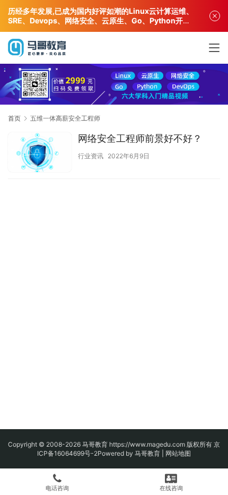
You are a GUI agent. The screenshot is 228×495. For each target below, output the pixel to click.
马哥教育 (95, 444)
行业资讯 (90, 156)
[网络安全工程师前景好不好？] (40, 153)
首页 (14, 118)
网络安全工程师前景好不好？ (140, 138)
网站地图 (178, 453)
